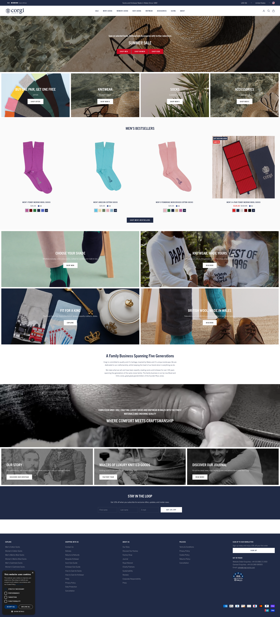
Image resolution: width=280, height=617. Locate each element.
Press (125, 583)
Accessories (162, 11)
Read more (200, 477)
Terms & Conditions (186, 547)
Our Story (126, 547)
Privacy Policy (70, 583)
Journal (125, 559)
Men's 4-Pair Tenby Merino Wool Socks (244, 202)
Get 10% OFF (171, 510)
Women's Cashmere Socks (15, 567)
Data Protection (71, 586)
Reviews (126, 575)
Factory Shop (127, 555)
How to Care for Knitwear (74, 575)
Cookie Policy (184, 555)
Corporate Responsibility (132, 579)
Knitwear (149, 11)
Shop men (124, 51)
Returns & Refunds (72, 555)
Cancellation (70, 591)
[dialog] (18, 592)
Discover (210, 265)
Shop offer (35, 101)
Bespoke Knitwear (72, 559)
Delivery (68, 551)
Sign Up (254, 550)
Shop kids (156, 51)
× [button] (32, 573)
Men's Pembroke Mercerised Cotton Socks (174, 202)
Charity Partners (129, 567)
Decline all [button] (25, 607)
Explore (70, 323)
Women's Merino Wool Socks (15, 559)
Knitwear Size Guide (72, 567)
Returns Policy (184, 559)
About (182, 11)
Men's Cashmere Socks (13, 563)
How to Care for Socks (73, 571)
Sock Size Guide (71, 563)
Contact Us (69, 547)
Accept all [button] (11, 607)
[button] (21, 2)
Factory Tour (108, 477)
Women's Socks (122, 11)
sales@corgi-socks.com (246, 567)
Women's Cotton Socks (13, 551)
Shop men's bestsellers (140, 220)
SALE (97, 11)
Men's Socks (107, 11)
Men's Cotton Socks (12, 547)
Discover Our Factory (130, 551)
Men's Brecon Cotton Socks (105, 202)
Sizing (173, 11)
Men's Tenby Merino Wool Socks (36, 202)
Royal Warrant (128, 563)
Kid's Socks (137, 11)
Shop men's (105, 101)
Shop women (140, 51)
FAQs (67, 579)
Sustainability (128, 571)
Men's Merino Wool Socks (14, 555)
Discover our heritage (19, 477)
